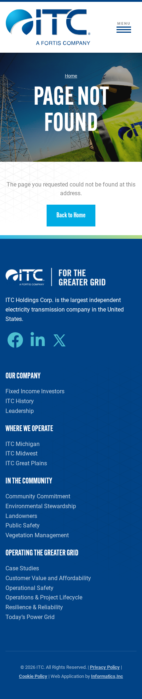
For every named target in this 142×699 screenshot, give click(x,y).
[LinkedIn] (39, 340)
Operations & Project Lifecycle (43, 597)
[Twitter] (62, 341)
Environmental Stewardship (40, 506)
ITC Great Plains (26, 463)
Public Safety (22, 525)
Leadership (19, 410)
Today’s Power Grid (30, 616)
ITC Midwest (21, 453)
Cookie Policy (33, 676)
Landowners (21, 515)
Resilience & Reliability (34, 607)
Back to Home (71, 215)
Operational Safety (29, 587)
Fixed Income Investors (34, 391)
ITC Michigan (22, 443)
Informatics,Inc (107, 676)
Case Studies (22, 568)
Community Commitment (37, 496)
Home (71, 75)
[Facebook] (17, 340)
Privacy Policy (105, 667)
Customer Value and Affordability (48, 578)
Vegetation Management (37, 535)
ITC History (19, 401)
